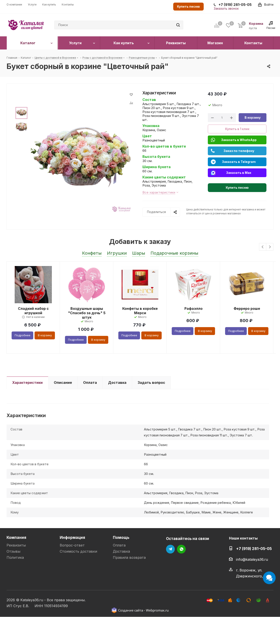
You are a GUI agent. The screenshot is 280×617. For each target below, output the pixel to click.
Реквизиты (16, 545)
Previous (262, 247)
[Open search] (178, 25)
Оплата (119, 545)
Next (269, 247)
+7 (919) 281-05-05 (254, 548)
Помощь (121, 537)
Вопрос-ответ (72, 545)
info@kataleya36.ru (252, 559)
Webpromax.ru (157, 610)
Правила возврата (129, 557)
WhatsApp (181, 549)
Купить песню (188, 6)
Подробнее (22, 335)
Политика (15, 557)
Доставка (121, 551)
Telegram (170, 549)
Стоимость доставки (78, 551)
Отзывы (13, 551)
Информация (72, 537)
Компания (16, 537)
